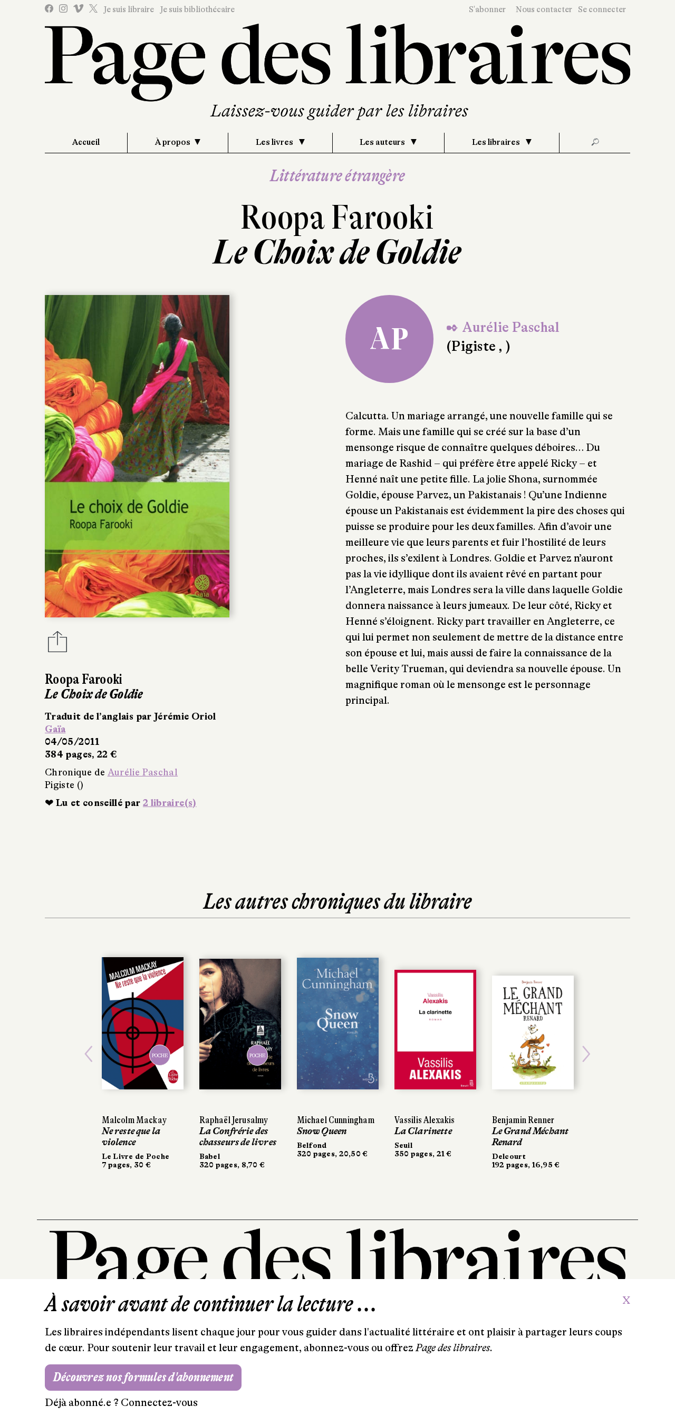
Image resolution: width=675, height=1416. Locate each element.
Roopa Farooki (337, 217)
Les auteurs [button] (383, 142)
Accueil (86, 142)
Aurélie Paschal (143, 772)
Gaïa (55, 729)
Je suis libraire (128, 9)
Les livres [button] (275, 142)
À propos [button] (172, 142)
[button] (89, 1054)
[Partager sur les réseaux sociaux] (57, 645)
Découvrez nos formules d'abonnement (143, 1377)
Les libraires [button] (497, 142)
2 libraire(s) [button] (170, 803)
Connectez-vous (159, 1403)
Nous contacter (544, 9)
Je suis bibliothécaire (197, 9)
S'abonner (487, 9)
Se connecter (602, 9)
